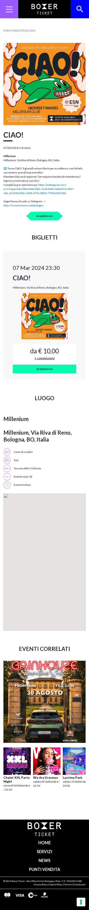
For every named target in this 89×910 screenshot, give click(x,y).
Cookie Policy (56, 884)
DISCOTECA (20, 30)
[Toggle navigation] (9, 9)
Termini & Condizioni (75, 884)
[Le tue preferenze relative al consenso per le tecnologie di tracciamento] (81, 902)
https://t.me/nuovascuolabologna (23, 205)
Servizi (44, 851)
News (44, 860)
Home (44, 842)
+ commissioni (44, 358)
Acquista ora (44, 216)
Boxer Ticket (18, 881)
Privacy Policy (40, 884)
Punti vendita (44, 869)
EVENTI (8, 30)
